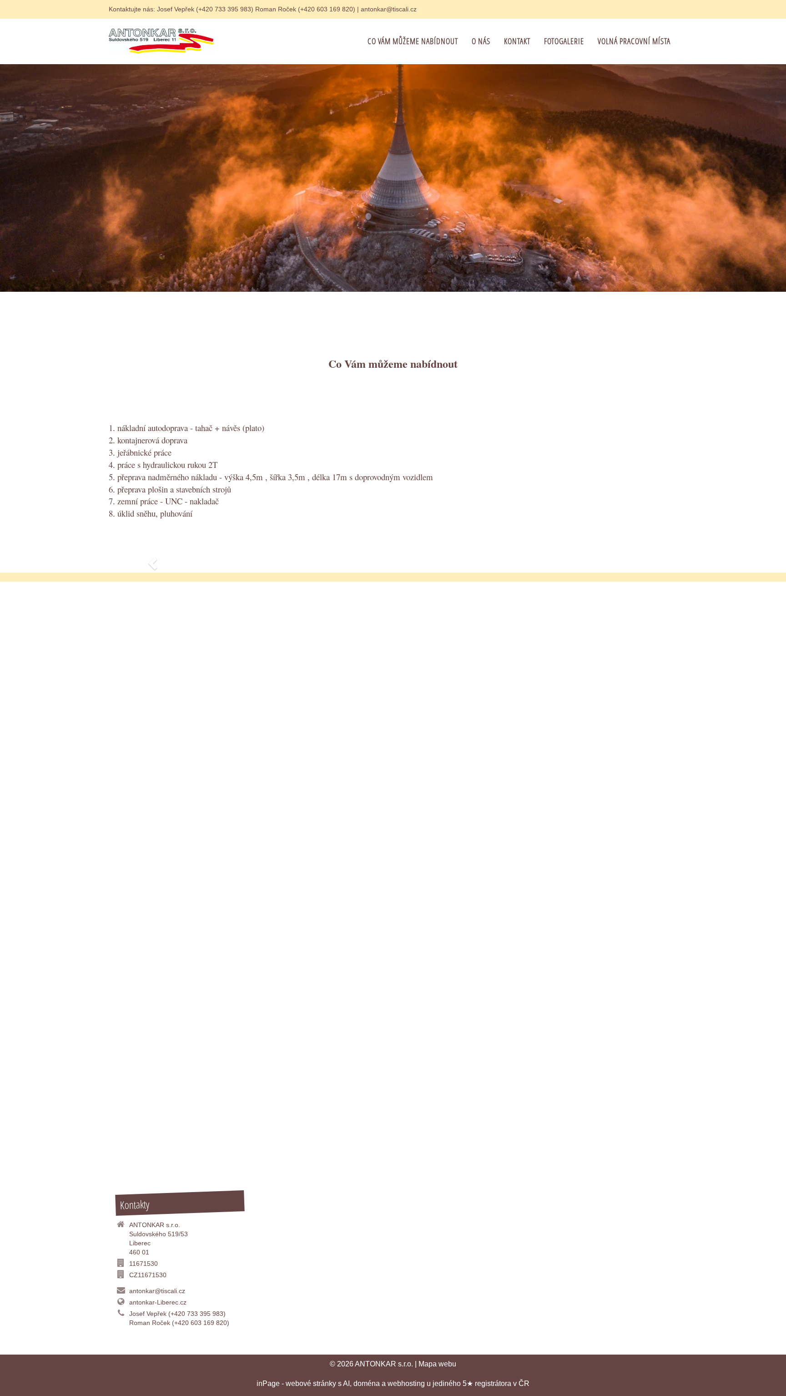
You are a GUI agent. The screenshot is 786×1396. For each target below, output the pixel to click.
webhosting (406, 1383)
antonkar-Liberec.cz (157, 1302)
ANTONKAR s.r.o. (384, 1364)
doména (366, 1383)
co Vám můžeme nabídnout (413, 41)
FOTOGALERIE (564, 41)
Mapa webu (437, 1364)
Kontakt (517, 41)
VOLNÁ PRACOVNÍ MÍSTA (634, 41)
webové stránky (311, 1383)
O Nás (481, 41)
